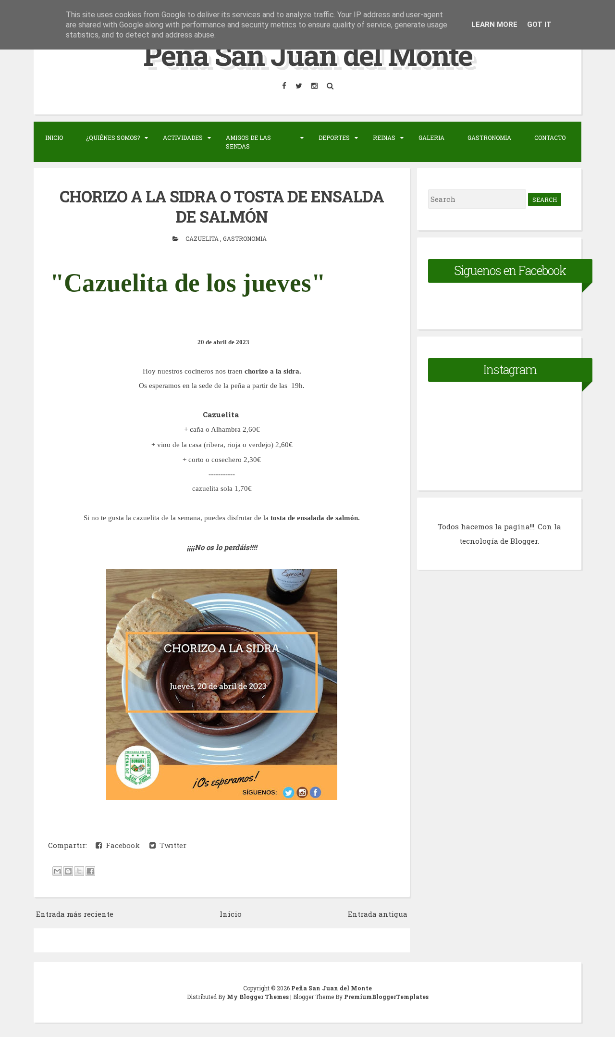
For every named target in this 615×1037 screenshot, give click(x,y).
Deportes (334, 137)
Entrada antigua (377, 914)
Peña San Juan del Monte (307, 55)
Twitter (171, 845)
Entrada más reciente (74, 914)
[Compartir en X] (79, 871)
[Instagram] (315, 85)
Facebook (121, 845)
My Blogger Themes (258, 996)
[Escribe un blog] (68, 871)
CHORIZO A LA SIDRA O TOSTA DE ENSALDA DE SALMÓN (222, 206)
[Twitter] (300, 85)
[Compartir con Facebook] (90, 871)
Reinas (384, 137)
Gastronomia (489, 137)
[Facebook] (285, 85)
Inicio (54, 137)
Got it (539, 24)
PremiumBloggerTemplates (386, 996)
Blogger (524, 541)
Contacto (550, 137)
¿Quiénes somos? (113, 137)
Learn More (494, 24)
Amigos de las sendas (248, 142)
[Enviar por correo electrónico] (57, 871)
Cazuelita (202, 238)
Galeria (431, 137)
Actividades (183, 137)
